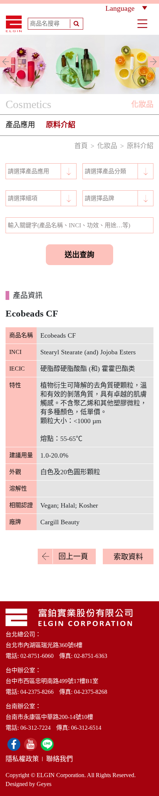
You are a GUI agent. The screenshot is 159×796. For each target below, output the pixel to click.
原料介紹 (60, 125)
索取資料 (128, 557)
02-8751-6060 (37, 656)
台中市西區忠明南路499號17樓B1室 (52, 681)
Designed (17, 784)
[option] (79, 64)
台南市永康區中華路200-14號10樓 (49, 717)
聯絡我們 (59, 759)
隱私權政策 (22, 759)
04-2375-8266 (37, 692)
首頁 (81, 146)
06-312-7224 (35, 728)
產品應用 (20, 125)
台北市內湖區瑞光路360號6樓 (44, 645)
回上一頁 (73, 556)
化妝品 (107, 146)
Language (120, 8)
